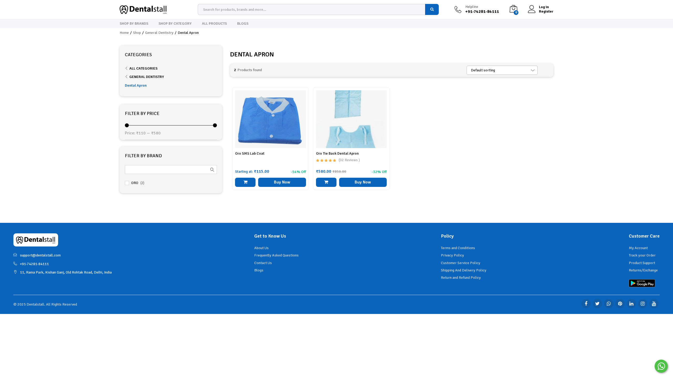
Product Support (642, 263)
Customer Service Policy (460, 263)
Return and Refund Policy (461, 277)
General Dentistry (146, 77)
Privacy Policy (452, 255)
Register (546, 11)
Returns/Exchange (643, 270)
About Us (261, 248)
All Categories (143, 68)
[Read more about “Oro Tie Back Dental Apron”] (326, 182)
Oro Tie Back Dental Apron (337, 153)
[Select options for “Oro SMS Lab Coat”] (245, 182)
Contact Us (263, 263)
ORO (134, 183)
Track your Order (642, 255)
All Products (214, 23)
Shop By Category (175, 23)
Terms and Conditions (458, 248)
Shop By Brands (134, 23)
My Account (638, 248)
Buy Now (282, 182)
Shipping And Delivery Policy (463, 270)
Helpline (471, 7)
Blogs (242, 23)
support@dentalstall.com (40, 255)
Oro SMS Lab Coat (249, 153)
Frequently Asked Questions (276, 255)
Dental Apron (136, 85)
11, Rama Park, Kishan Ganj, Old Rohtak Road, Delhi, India (66, 272)
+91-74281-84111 (34, 264)
